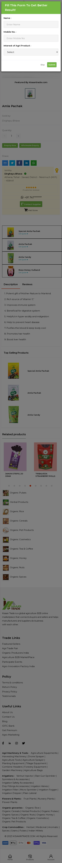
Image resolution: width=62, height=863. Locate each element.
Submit (51, 65)
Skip (43, 65)
